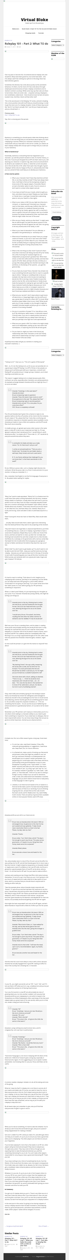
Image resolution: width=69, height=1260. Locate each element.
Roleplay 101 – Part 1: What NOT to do (11, 1240)
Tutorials (41, 33)
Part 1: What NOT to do (12, 115)
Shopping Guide (30, 33)
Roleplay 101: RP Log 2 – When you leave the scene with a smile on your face (26, 1242)
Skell (19, 47)
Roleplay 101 (8, 40)
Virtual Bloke (34, 19)
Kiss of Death (44, 1226)
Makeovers (15, 29)
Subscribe (56, 218)
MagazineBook (40, 1256)
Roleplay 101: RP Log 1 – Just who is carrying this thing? (42, 1241)
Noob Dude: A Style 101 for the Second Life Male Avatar (39, 29)
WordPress (26, 1256)
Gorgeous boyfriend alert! (14, 1226)
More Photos (55, 299)
